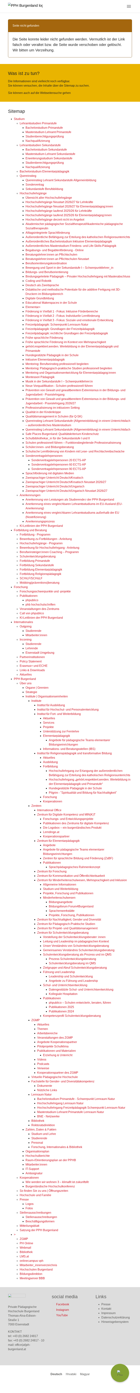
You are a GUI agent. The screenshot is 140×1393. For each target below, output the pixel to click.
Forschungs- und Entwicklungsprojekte (68, 818)
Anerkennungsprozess (40, 521)
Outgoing (26, 626)
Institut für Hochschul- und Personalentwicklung (68, 709)
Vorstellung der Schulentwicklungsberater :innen (74, 937)
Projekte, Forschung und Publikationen (68, 893)
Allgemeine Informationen (59, 884)
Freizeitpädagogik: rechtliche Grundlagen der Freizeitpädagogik (67, 333)
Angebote (49, 845)
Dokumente (44, 1085)
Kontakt (106, 1308)
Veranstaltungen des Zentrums (39, 608)
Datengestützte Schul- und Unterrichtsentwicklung (81, 989)
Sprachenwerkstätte (62, 910)
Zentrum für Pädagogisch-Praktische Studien (66, 923)
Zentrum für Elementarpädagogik (58, 840)
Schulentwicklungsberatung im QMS (72, 963)
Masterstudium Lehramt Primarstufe (48, 132)
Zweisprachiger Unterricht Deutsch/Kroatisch (54, 477)
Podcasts (43, 1063)
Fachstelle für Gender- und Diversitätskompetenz (62, 1081)
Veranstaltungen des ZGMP (55, 1037)
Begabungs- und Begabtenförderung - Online (55, 250)
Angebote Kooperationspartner (57, 1042)
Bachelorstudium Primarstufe (44, 127)
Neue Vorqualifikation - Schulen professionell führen (59, 385)
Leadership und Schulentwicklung (71, 976)
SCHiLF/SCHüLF (31, 578)
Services (48, 722)
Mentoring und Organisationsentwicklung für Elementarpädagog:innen (71, 372)
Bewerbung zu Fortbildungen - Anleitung (46, 538)
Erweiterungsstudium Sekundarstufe (49, 158)
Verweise (43, 1068)
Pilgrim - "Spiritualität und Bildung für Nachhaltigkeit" (83, 792)
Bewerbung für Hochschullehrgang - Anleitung (49, 547)
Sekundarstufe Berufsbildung (44, 188)
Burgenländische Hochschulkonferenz (50, 1186)
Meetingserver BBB (32, 1278)
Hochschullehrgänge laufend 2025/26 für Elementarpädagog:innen (69, 215)
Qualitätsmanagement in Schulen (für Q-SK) (54, 416)
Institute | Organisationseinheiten (47, 696)
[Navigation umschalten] (129, 6)
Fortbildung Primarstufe (35, 560)
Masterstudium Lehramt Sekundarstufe (50, 153)
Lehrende (32, 648)
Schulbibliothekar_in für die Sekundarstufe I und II (58, 438)
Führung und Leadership (59, 972)
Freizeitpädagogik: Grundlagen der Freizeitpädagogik (60, 328)
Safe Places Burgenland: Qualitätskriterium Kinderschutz (62, 433)
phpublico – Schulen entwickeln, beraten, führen (80, 1002)
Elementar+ (33, 307)
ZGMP (35, 1020)
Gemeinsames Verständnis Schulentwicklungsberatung (78, 950)
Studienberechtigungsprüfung (45, 136)
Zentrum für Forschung (52, 871)
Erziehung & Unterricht (57, 1055)
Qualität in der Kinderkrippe (43, 412)
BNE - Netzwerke (48, 1116)
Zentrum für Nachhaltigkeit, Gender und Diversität (69, 919)
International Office (49, 810)
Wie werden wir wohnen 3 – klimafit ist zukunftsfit (57, 1182)
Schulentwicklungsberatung (38, 556)
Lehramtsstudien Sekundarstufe (40, 145)
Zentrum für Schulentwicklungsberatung (63, 932)
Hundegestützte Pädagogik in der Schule (52, 355)
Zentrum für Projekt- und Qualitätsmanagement (67, 928)
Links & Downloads (32, 670)
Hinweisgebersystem (115, 1321)
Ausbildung (50, 762)
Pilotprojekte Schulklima (53, 1046)
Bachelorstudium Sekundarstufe (46, 149)
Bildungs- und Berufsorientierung (47, 272)
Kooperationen (52, 801)
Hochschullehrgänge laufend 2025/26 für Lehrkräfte (59, 210)
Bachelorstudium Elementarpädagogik (44, 171)
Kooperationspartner (56, 836)
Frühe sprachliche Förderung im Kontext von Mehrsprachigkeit (66, 342)
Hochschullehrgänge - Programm (41, 543)
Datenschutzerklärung (115, 1317)
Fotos (29, 1208)
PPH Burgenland (25, 678)
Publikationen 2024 (61, 1011)
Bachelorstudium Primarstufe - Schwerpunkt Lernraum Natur (76, 1098)
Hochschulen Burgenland (36, 1269)
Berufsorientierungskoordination (46, 263)
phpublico (32, 600)
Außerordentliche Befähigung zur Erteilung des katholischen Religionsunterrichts (78, 237)
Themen (42, 1028)
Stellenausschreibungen (35, 1212)
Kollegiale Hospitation (63, 993)
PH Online (26, 1243)
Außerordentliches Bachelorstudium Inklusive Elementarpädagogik (69, 241)
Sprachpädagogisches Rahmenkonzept (74, 867)
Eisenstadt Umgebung (40, 652)
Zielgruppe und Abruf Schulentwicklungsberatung (75, 967)
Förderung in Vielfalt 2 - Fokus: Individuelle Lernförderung (63, 315)
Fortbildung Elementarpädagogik (41, 569)
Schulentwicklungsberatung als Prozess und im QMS (77, 954)
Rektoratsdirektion (43, 1125)
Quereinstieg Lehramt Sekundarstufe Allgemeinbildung (61, 180)
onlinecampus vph (31, 1260)
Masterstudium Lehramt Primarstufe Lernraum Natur (70, 1112)
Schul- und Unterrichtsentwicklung (65, 985)
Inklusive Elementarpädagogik (45, 359)
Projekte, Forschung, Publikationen (71, 915)
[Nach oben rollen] (132, 1385)
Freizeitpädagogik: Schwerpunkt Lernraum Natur (57, 324)
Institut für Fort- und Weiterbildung (59, 713)
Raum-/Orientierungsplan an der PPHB (51, 1160)
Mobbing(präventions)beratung (39, 582)
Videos (41, 1059)
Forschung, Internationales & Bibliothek (56, 1147)
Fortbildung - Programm (35, 534)
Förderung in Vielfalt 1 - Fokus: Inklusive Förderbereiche (62, 311)
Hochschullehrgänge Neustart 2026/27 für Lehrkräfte (59, 202)
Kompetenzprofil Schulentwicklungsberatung (72, 1015)
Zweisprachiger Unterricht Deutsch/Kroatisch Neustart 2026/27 (66, 482)
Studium (19, 118)
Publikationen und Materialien (56, 1050)
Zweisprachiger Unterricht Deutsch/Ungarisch (55, 486)
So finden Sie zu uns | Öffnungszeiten (44, 1190)
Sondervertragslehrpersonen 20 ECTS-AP (58, 460)
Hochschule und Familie (35, 1195)
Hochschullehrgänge (33, 193)
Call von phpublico (32, 613)
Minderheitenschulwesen (59, 897)
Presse (24, 1199)
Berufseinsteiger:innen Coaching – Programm (49, 552)
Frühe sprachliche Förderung (44, 337)
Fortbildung (50, 766)
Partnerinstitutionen (32, 657)
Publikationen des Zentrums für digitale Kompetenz (76, 823)
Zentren (36, 805)
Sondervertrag (35, 184)
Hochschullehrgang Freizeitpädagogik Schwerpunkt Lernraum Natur (81, 1107)
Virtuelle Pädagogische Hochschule (54, 1077)
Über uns (26, 683)
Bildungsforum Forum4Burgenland (71, 906)
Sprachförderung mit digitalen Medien (50, 473)
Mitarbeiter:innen (36, 635)
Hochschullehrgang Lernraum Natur (60, 1103)
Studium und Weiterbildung (60, 888)
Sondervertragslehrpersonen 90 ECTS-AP (58, 468)
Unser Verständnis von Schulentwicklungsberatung (76, 945)
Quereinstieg (28, 175)
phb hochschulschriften (40, 604)
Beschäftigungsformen (40, 1221)
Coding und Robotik (38, 280)
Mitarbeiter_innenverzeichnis (38, 1265)
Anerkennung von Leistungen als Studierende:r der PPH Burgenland (70, 499)
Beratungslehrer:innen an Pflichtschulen (51, 254)
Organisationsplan (37, 1151)
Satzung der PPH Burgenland (39, 1230)
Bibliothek (37, 1120)
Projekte (48, 727)
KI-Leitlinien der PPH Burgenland (41, 525)
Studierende (33, 630)
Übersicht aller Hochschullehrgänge (49, 197)
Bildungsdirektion (31, 1273)
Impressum (108, 1313)
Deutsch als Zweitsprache (42, 285)
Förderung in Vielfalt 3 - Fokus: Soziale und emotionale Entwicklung (69, 320)
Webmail (25, 1247)
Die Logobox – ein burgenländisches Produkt (72, 827)
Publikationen (29, 595)
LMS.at (24, 1256)
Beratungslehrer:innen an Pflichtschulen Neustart (57, 258)
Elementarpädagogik (56, 735)
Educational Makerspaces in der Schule (51, 302)
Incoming (26, 639)
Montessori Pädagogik (40, 377)
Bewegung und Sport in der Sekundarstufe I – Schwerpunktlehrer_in (69, 267)
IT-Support (32, 1168)
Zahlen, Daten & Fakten (41, 1129)
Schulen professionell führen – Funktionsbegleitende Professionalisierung (73, 442)
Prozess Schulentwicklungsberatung (72, 958)
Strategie (31, 692)
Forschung (21, 587)
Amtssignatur (34, 1173)
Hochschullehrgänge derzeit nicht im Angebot (55, 219)
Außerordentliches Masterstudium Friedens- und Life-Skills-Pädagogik (71, 245)
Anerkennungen (30, 495)
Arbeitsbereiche (47, 1033)
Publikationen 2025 (61, 1007)
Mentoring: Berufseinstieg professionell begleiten (57, 363)
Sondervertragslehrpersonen (44, 455)
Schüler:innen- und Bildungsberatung (50, 447)
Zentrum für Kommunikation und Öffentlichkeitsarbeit (71, 875)
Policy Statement (31, 661)
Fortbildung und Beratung (30, 530)
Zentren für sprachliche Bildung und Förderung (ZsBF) (78, 858)
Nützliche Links (47, 1090)
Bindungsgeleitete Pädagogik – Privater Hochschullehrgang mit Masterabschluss (78, 276)
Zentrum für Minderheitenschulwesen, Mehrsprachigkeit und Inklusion (82, 880)
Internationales (23, 622)
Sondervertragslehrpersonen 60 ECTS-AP (58, 464)
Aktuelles (26, 674)
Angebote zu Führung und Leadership (73, 980)
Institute (36, 700)
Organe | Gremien (37, 687)
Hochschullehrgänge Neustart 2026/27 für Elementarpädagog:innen (69, 206)
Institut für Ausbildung (51, 705)
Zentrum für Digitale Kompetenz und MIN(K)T (66, 814)
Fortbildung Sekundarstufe (37, 565)
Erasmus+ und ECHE (34, 665)
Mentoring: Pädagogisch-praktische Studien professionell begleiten (69, 368)
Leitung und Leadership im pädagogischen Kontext (76, 941)
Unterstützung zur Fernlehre (61, 731)
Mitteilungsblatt (29, 1225)
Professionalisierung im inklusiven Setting (53, 407)
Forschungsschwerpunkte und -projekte (45, 591)
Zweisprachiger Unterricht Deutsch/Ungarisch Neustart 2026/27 (66, 490)
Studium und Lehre (43, 1133)
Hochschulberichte (38, 1155)
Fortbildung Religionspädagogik (40, 573)
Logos (30, 1203)
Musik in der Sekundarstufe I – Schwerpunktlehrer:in (59, 381)
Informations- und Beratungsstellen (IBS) (69, 748)
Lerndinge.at (51, 832)
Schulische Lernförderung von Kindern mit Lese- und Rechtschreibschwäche (75, 451)
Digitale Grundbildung (40, 298)
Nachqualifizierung (38, 140)
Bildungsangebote (61, 902)
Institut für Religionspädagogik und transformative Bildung (74, 753)
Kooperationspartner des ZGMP (57, 1072)
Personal (37, 1142)
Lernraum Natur (41, 1094)
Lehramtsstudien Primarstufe (38, 123)
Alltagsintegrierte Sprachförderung (48, 232)
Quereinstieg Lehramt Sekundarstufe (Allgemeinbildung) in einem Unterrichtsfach (78, 429)
